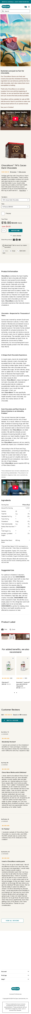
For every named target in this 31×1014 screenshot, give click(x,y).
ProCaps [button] (4, 975)
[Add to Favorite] (11, 235)
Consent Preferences (15, 994)
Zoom (13, 629)
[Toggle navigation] (29, 6)
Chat (6, 251)
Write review (22, 172)
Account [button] (4, 971)
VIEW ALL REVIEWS (12, 920)
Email (13, 251)
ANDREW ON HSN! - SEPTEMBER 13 (15, 1)
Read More (22, 190)
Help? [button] (3, 979)
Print (5, 629)
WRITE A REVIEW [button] (12, 720)
